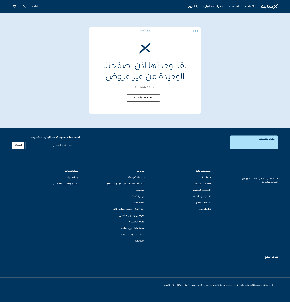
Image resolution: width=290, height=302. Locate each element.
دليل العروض (193, 6)
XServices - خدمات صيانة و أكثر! (129, 209)
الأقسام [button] (251, 6)
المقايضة (140, 241)
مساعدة (206, 177)
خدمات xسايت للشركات (132, 235)
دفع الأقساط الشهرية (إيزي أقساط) (126, 184)
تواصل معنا (205, 209)
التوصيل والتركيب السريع (131, 216)
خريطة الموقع (203, 203)
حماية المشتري (137, 222)
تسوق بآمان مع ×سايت (133, 228)
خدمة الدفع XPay (136, 177)
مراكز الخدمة (138, 197)
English (35, 6)
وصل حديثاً (72, 177)
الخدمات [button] (235, 6)
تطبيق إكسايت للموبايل (65, 184)
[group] (50, 145)
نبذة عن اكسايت (202, 184)
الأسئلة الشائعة (202, 190)
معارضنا (140, 190)
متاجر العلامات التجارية (213, 6)
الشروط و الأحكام (202, 197)
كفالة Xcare (138, 203)
